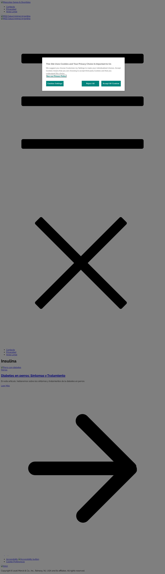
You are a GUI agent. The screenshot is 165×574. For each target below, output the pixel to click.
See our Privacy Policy (56, 76)
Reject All (90, 84)
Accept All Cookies (111, 84)
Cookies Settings (54, 84)
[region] (83, 74)
